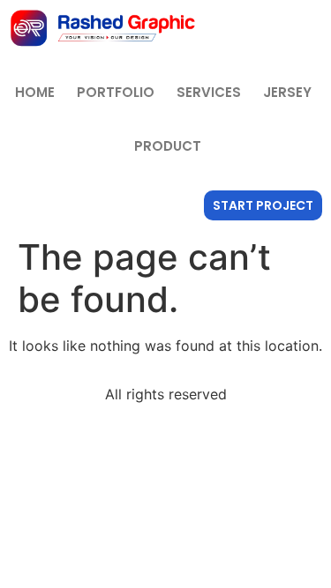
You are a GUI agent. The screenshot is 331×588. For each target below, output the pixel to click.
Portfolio (115, 92)
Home (35, 92)
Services (209, 92)
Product (167, 146)
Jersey (287, 92)
